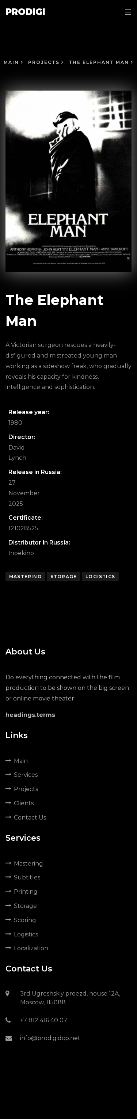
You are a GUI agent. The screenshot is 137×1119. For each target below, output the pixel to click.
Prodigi (25, 12)
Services (26, 774)
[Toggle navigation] (126, 12)
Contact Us (30, 817)
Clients (24, 803)
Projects (44, 62)
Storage (63, 576)
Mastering (25, 576)
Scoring (25, 920)
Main (12, 62)
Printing (26, 891)
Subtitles (27, 877)
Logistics (100, 576)
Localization (31, 948)
